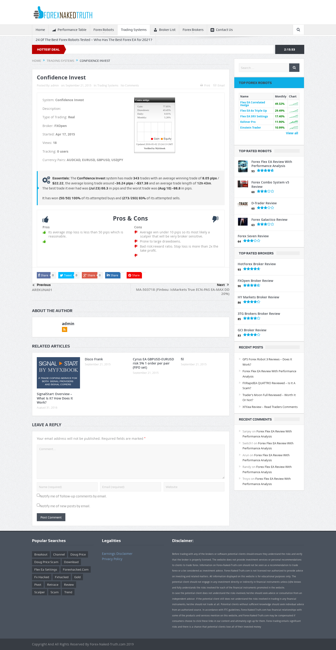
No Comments (130, 85)
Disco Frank (94, 359)
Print (207, 85)
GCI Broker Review (252, 330)
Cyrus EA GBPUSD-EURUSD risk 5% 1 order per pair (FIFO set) (153, 363)
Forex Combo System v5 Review (270, 184)
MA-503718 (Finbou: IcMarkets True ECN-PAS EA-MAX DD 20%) (182, 291)
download (71, 562)
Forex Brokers (193, 30)
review (69, 584)
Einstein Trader (250, 127)
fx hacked (41, 577)
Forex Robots (103, 30)
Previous (44, 285)
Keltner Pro (248, 122)
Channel (59, 554)
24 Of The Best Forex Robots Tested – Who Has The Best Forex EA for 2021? (94, 40)
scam (55, 592)
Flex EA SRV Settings (254, 116)
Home (40, 30)
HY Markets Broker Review (258, 297)
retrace (52, 584)
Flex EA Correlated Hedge (252, 103)
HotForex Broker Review (257, 264)
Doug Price (78, 554)
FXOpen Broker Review (255, 280)
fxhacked (62, 577)
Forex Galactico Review (269, 219)
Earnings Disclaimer (117, 553)
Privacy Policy (112, 559)
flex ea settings (45, 569)
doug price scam (46, 562)
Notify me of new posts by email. (65, 506)
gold (77, 577)
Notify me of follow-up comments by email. (73, 496)
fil (182, 359)
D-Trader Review (264, 203)
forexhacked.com (75, 569)
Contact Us (224, 30)
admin (55, 85)
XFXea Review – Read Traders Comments (270, 407)
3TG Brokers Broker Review (259, 313)
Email (221, 85)
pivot (37, 584)
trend (68, 592)
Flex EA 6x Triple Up (253, 111)
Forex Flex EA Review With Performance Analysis (271, 163)
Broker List (167, 30)
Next (221, 285)
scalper (39, 592)
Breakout (41, 554)
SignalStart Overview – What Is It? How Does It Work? (55, 398)
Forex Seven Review (253, 236)
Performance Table (72, 30)
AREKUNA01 (42, 289)
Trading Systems (134, 30)
